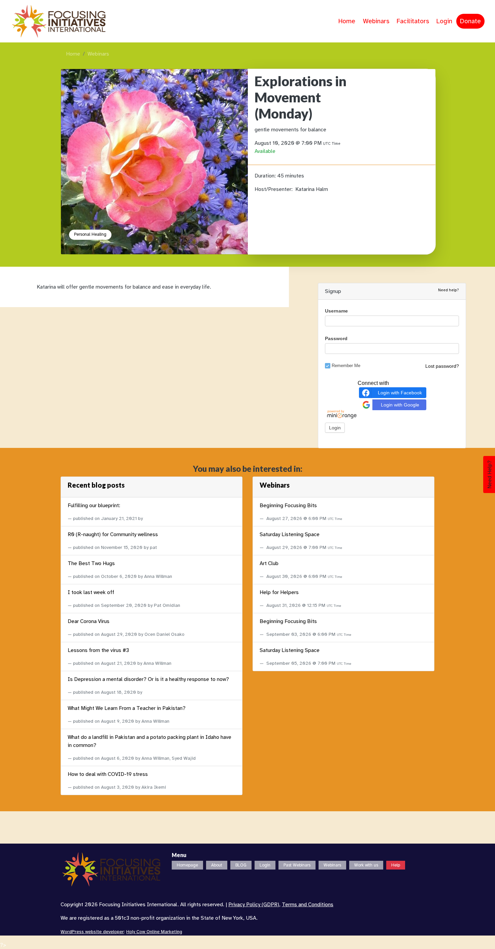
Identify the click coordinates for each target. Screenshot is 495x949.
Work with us (366, 865)
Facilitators (413, 21)
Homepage (187, 865)
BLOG (240, 865)
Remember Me (346, 365)
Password (336, 338)
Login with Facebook (400, 392)
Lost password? (442, 366)
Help (395, 865)
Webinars (376, 21)
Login (444, 21)
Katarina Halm (311, 189)
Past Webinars (297, 865)
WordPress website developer (92, 932)
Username (336, 311)
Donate (470, 21)
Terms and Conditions (307, 904)
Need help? (448, 290)
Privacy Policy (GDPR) (253, 904)
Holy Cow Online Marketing (154, 932)
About (216, 865)
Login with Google (400, 404)
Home (346, 21)
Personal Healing (90, 234)
